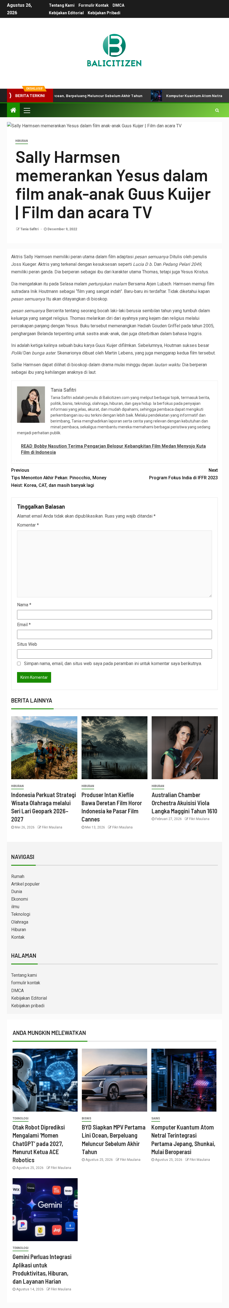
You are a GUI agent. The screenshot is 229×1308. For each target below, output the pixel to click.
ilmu (15, 906)
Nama (24, 604)
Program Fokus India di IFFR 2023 (183, 474)
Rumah (17, 876)
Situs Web (27, 644)
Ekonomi (19, 899)
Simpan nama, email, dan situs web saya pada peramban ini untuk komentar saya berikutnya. (113, 663)
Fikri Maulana (52, 827)
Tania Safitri (29, 229)
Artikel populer (25, 884)
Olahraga (19, 922)
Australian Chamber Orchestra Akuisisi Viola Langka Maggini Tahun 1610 (184, 803)
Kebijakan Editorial (66, 13)
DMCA (118, 5)
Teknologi (20, 914)
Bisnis (86, 1118)
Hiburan (21, 140)
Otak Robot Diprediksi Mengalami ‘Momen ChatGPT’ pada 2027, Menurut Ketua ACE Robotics (39, 1143)
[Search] (217, 110)
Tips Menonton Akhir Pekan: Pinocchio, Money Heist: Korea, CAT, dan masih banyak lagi (58, 478)
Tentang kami (62, 5)
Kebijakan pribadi (104, 13)
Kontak (18, 937)
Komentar (28, 525)
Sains (155, 1118)
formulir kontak (93, 5)
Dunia (16, 891)
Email (24, 624)
